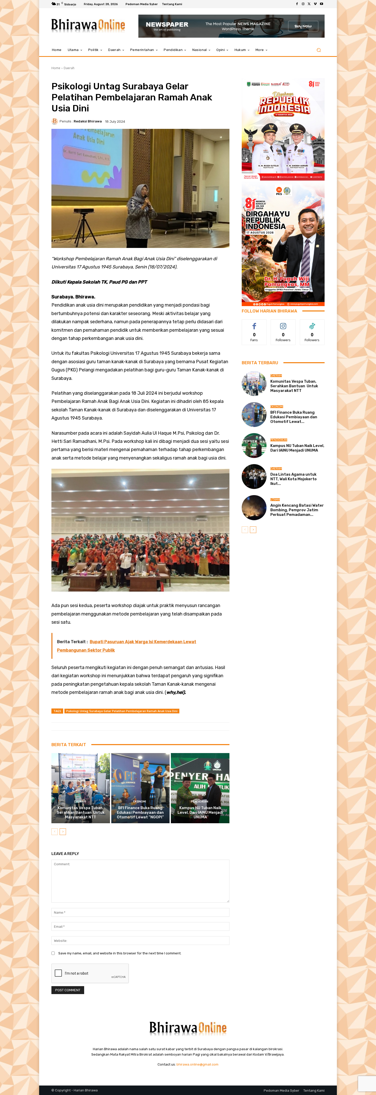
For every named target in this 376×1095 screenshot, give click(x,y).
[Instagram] (303, 4)
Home (55, 68)
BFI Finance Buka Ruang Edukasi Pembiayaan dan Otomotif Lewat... (293, 417)
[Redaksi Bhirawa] (55, 121)
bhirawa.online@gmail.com (197, 1064)
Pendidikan (199, 801)
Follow (283, 323)
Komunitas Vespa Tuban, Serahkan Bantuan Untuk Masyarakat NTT (80, 812)
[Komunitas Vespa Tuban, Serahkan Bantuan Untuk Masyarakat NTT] (80, 788)
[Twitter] (309, 4)
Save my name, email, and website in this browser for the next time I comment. (119, 953)
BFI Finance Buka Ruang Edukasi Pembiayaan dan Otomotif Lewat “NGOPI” (140, 812)
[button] (319, 50)
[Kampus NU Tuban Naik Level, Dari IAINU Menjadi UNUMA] (200, 788)
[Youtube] (321, 4)
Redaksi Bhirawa (88, 121)
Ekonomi (139, 801)
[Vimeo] (315, 4)
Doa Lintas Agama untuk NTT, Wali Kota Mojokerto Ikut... (293, 479)
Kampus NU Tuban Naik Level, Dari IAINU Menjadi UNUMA (200, 812)
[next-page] (63, 831)
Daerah (69, 68)
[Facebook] (297, 4)
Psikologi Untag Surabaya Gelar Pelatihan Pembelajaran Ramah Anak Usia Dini (122, 711)
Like (254, 323)
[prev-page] (54, 831)
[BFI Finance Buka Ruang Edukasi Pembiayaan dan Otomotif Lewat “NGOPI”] (140, 788)
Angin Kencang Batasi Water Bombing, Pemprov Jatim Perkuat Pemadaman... (297, 510)
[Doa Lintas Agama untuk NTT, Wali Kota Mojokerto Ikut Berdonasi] (254, 476)
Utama (275, 499)
